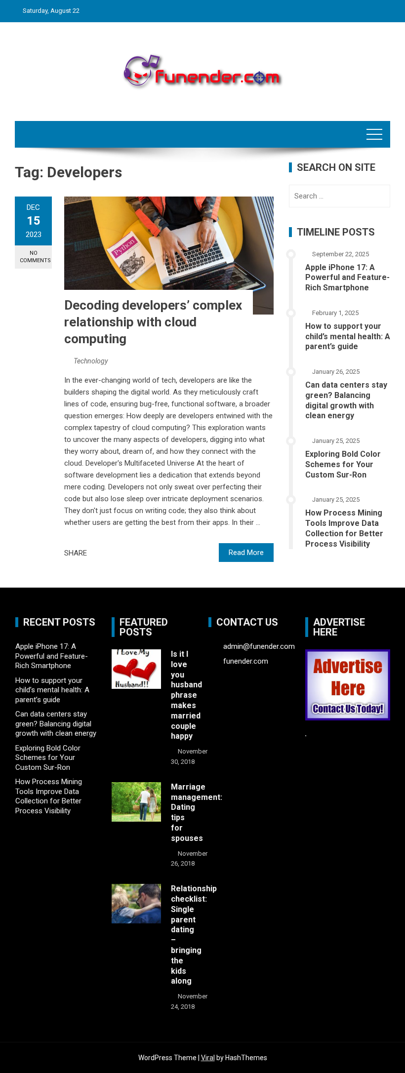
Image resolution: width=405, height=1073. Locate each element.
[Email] (129, 553)
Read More (246, 552)
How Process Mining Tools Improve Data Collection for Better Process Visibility (344, 528)
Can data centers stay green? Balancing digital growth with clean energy (346, 400)
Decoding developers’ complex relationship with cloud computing (153, 322)
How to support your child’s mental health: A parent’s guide (347, 336)
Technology (91, 361)
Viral (208, 1058)
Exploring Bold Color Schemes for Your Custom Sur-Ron (343, 464)
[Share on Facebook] (97, 553)
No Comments (35, 257)
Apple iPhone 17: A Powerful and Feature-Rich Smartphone (347, 278)
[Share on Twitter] (108, 553)
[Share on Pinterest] (119, 553)
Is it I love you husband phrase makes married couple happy (186, 695)
